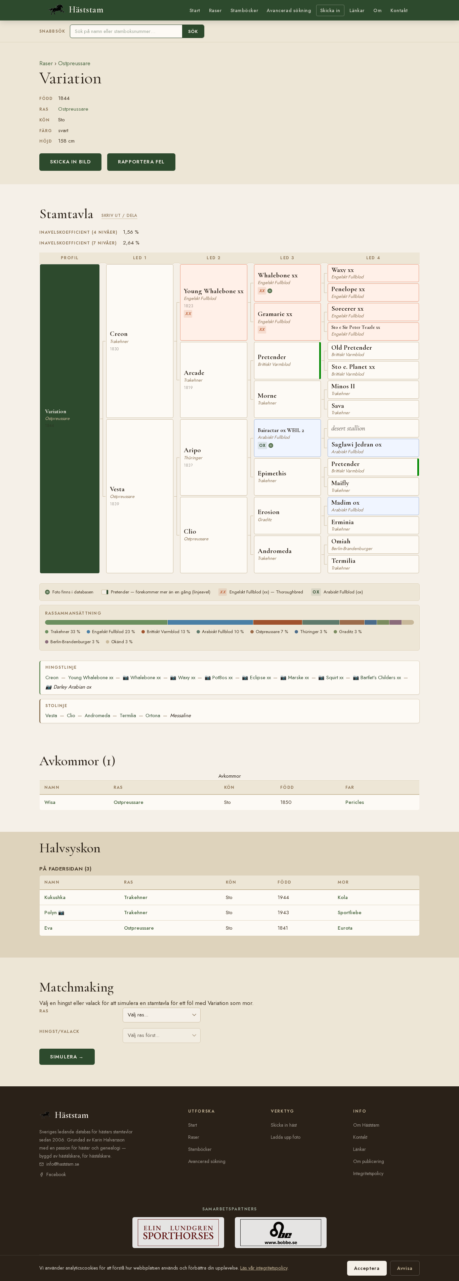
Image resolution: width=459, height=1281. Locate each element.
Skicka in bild (70, 161)
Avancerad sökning (289, 10)
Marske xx (294, 677)
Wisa (49, 802)
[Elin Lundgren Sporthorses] (178, 1232)
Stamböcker (244, 10)
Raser (215, 10)
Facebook (56, 1174)
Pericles (354, 802)
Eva (48, 928)
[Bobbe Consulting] (281, 1232)
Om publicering (368, 1161)
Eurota (345, 928)
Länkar (357, 10)
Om (377, 10)
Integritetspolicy (368, 1173)
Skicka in (330, 10)
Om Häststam (366, 1125)
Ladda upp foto (285, 1137)
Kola (343, 897)
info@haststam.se (62, 1164)
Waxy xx (182, 677)
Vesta (51, 715)
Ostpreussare (74, 63)
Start (195, 10)
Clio (71, 715)
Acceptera (367, 1268)
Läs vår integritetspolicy (263, 1268)
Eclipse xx (256, 677)
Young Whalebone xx (90, 677)
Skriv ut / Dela (119, 215)
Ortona (152, 715)
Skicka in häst (284, 1125)
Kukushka (55, 897)
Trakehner (136, 897)
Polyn (50, 912)
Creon (51, 677)
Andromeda (97, 715)
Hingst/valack (59, 1031)
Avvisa (405, 1268)
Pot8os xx (219, 677)
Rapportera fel (141, 161)
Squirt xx (330, 677)
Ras (43, 1011)
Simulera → (67, 1056)
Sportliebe (350, 912)
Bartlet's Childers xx (377, 677)
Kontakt (399, 10)
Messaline (180, 715)
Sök (193, 31)
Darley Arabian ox (68, 687)
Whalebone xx (142, 677)
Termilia (128, 715)
